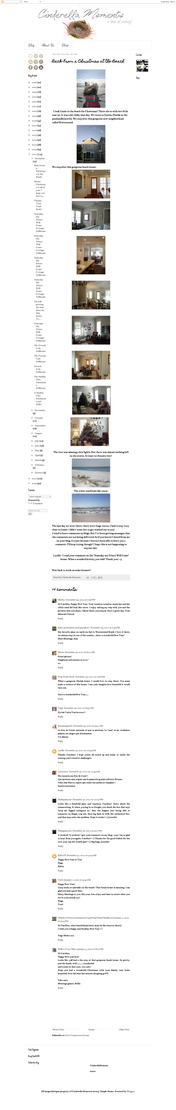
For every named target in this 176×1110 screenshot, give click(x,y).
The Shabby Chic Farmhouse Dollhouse (40, 382)
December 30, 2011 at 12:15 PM (87, 799)
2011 (34, 154)
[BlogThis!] (94, 577)
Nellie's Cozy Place (67, 949)
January (39, 472)
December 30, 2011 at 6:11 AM (80, 652)
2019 (34, 116)
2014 (34, 140)
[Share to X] (97, 577)
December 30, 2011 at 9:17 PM (87, 830)
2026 (34, 82)
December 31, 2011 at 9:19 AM (81, 855)
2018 (34, 120)
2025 (34, 87)
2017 (34, 125)
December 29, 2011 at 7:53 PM (105, 627)
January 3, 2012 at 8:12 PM (90, 949)
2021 (34, 106)
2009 (34, 483)
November (40, 410)
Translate (38, 503)
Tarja (60, 708)
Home (91, 1029)
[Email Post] (87, 577)
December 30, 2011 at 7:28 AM (90, 676)
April (37, 455)
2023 (34, 96)
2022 (34, 101)
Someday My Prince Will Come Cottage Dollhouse (40, 222)
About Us (48, 45)
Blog (31, 45)
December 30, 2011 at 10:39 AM (80, 750)
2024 (34, 92)
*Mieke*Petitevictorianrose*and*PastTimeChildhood (85, 917)
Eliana (61, 652)
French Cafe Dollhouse (40, 369)
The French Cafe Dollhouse (40, 348)
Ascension (63, 771)
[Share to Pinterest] (101, 577)
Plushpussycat (65, 799)
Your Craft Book (66, 676)
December (40, 158)
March (38, 460)
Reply (60, 618)
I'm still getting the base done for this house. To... (39, 310)
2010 (34, 478)
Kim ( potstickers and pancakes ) (74, 627)
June (37, 445)
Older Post (124, 1029)
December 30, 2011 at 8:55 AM (79, 708)
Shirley (61, 599)
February (39, 465)
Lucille (61, 750)
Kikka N (62, 855)
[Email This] (92, 577)
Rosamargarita (65, 726)
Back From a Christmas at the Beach (39, 171)
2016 (34, 130)
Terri (60, 880)
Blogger (130, 1091)
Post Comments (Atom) (77, 1035)
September (40, 425)
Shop (65, 45)
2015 (34, 135)
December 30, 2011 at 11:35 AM (84, 771)
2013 (34, 144)
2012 (34, 149)
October (39, 418)
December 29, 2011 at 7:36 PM (80, 599)
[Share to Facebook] (99, 577)
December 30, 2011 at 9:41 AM (88, 726)
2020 (34, 111)
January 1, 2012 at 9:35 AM (77, 880)
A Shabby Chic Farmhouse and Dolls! (40, 398)
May (37, 450)
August (38, 433)
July (37, 441)
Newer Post (58, 1029)
